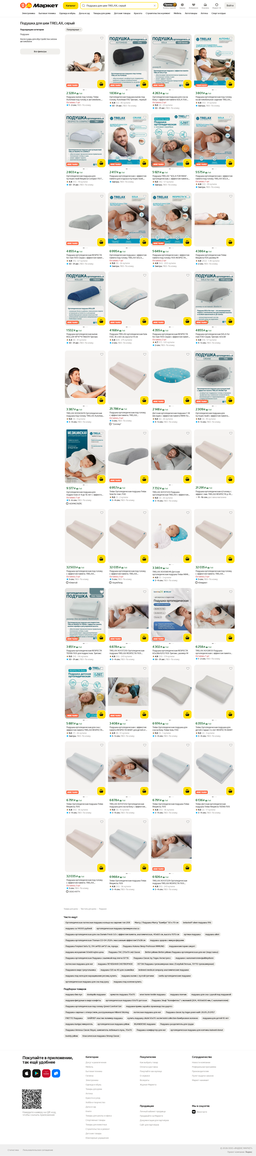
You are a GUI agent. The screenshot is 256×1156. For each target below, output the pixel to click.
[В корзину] (101, 84)
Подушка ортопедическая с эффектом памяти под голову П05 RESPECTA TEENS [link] (170, 256)
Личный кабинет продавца (152, 1111)
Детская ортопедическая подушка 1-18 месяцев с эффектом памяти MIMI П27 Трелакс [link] (171, 414)
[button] (74, 29)
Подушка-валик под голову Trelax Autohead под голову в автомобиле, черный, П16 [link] (83, 98)
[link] (98, 922)
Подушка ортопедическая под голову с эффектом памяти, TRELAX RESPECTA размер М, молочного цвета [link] (128, 414)
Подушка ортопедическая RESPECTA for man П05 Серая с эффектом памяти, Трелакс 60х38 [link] (85, 256)
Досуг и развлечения (96, 1062)
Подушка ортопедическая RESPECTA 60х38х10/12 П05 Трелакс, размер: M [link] (170, 651)
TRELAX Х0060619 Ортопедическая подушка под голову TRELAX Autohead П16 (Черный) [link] (85, 414)
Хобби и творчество (95, 1102)
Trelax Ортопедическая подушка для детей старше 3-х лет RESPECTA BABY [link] (214, 728)
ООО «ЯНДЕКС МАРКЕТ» (240, 1148)
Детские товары (93, 1133)
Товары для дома (94, 1089)
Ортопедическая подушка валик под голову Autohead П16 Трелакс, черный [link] (127, 98)
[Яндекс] (248, 1152)
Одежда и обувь (93, 1084)
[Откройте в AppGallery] (46, 1077)
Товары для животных (96, 1124)
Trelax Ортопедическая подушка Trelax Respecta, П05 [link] (84, 805)
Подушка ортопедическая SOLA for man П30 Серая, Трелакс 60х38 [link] (213, 335)
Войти (230, 5)
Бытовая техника (94, 1071)
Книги (88, 1111)
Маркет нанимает (200, 1080)
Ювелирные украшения (97, 1138)
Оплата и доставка (149, 1067)
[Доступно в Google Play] (36, 1077)
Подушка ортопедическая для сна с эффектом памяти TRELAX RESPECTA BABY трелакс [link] (84, 728)
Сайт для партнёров (149, 1125)
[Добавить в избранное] (102, 38)
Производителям (200, 1071)
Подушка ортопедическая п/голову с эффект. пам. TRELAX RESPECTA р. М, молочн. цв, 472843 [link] (213, 492)
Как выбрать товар (149, 1062)
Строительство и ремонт (98, 1129)
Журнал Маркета (148, 1084)
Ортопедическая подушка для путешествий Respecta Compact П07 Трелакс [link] (84, 177)
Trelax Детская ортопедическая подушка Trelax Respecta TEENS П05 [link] (213, 805)
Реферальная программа (204, 1067)
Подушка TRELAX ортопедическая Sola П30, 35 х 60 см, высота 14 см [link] (128, 335)
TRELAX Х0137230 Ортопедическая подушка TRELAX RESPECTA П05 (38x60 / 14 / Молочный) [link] (126, 652)
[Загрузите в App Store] (27, 1077)
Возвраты (144, 1080)
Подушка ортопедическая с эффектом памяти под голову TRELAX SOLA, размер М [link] (214, 177)
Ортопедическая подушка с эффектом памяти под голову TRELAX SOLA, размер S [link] (128, 256)
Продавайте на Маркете (151, 1116)
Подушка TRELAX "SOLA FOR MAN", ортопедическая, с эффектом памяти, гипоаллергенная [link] (170, 177)
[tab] (28, 13)
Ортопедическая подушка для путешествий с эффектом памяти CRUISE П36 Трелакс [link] (212, 414)
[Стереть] (154, 6)
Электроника (92, 1080)
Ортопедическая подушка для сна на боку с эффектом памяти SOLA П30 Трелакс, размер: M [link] (170, 98)
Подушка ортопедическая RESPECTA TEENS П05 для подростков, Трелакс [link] (84, 651)
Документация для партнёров (154, 1120)
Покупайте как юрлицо (151, 1071)
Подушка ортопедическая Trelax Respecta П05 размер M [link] (211, 256)
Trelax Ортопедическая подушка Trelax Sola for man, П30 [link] (127, 492)
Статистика (13, 1150)
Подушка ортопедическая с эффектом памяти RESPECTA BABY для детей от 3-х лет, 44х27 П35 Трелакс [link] (127, 728)
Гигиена (89, 1076)
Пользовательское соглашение (38, 1150)
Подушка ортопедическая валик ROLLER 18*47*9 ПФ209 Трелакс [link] (82, 335)
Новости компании (201, 1062)
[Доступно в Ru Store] (56, 1077)
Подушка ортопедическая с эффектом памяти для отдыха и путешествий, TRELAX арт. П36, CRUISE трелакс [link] (127, 177)
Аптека (89, 1093)
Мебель (89, 1067)
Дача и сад (91, 1107)
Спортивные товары (95, 1120)
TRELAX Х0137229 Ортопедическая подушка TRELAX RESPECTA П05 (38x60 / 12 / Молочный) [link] (169, 882)
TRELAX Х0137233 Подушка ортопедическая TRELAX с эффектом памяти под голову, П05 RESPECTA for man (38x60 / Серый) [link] (170, 493)
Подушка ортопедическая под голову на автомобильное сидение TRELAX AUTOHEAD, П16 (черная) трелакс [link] (214, 98)
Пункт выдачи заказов (203, 1076)
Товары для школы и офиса (99, 1116)
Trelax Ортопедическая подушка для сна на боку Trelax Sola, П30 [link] (169, 728)
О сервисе (145, 1076)
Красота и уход (93, 1098)
